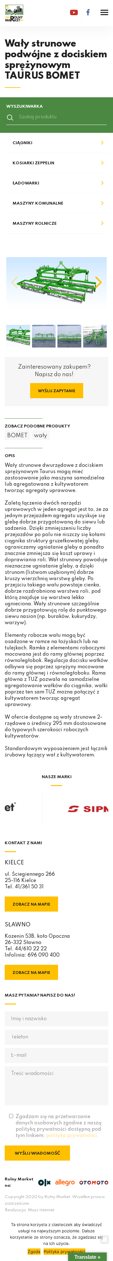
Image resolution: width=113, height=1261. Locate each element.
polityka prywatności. (72, 1135)
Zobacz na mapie (31, 905)
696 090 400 (44, 955)
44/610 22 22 (31, 949)
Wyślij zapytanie (56, 391)
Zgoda (34, 1251)
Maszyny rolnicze (35, 224)
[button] (98, 282)
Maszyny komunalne (38, 203)
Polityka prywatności (64, 1251)
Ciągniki (22, 143)
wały (40, 435)
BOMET (17, 435)
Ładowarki (26, 183)
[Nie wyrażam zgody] (104, 1239)
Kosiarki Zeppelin (33, 163)
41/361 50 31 (29, 887)
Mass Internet (41, 1210)
